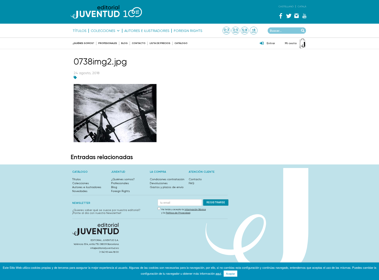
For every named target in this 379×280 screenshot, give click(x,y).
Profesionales (107, 43)
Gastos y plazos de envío (167, 187)
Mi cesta (290, 43)
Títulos (79, 31)
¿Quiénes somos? (83, 43)
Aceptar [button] (230, 273)
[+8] (253, 31)
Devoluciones (159, 183)
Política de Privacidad (178, 212)
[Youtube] (304, 16)
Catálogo (181, 43)
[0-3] (226, 31)
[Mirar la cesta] (302, 43)
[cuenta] (262, 44)
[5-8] (244, 31)
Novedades (79, 191)
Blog (124, 43)
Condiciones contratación (167, 179)
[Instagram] (296, 16)
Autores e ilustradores (146, 31)
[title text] (106, 12)
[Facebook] (281, 16)
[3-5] (235, 31)
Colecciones (103, 31)
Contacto (138, 43)
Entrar (271, 43)
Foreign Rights (188, 31)
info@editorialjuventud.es (104, 248)
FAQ (191, 183)
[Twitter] (289, 16)
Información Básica (195, 209)
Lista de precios (160, 43)
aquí (218, 273)
